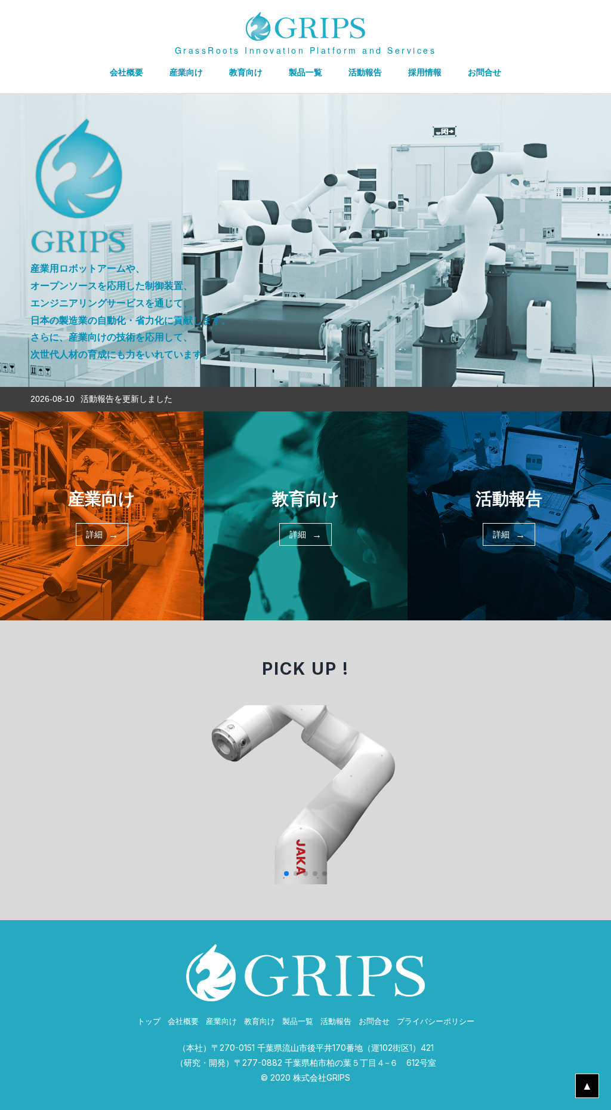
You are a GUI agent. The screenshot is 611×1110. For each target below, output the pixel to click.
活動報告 (365, 72)
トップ (149, 1021)
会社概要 (126, 72)
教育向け (246, 72)
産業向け (186, 72)
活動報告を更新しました (126, 399)
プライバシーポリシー (435, 1021)
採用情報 (425, 72)
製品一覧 (305, 72)
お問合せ (484, 72)
